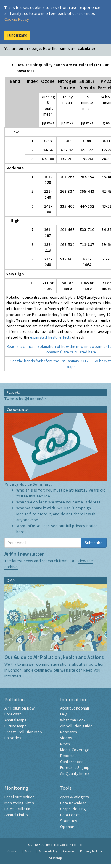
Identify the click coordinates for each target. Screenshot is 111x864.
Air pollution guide (76, 726)
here (20, 531)
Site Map (55, 857)
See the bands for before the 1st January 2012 (49, 361)
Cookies (69, 851)
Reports (67, 755)
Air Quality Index (74, 773)
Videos (66, 737)
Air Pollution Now (19, 708)
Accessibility (48, 851)
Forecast (12, 714)
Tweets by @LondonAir (25, 398)
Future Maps (15, 726)
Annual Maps (15, 720)
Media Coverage (75, 749)
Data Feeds (70, 814)
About (29, 851)
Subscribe (94, 542)
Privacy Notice (91, 851)
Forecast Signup (75, 767)
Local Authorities (19, 797)
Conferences (72, 761)
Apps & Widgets (74, 797)
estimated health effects (50, 337)
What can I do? (73, 720)
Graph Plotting (73, 808)
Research (68, 732)
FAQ (63, 714)
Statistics (68, 820)
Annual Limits (16, 814)
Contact (13, 851)
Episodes (12, 737)
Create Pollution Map (23, 732)
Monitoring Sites (19, 802)
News (65, 743)
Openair (67, 826)
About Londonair (75, 708)
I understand (17, 35)
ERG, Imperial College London (61, 844)
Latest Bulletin (17, 808)
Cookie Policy (16, 19)
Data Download (73, 802)
